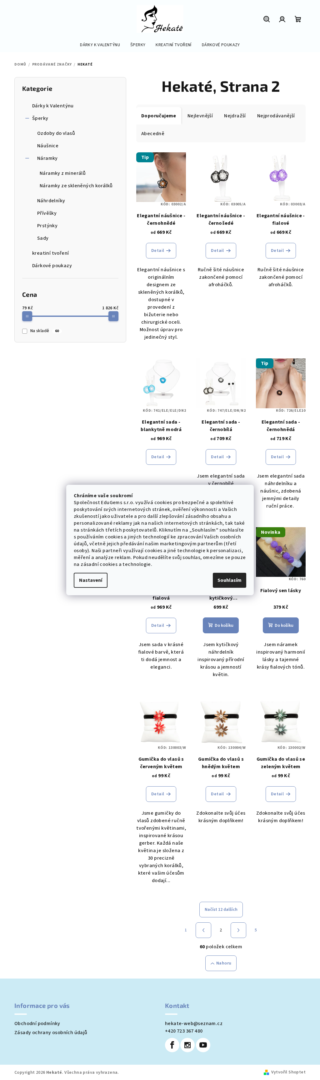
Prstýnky (47, 225)
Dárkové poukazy (52, 265)
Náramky (47, 158)
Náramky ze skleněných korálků (76, 185)
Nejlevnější (200, 115)
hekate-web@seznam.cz (193, 1023)
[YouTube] (203, 1045)
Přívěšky (47, 213)
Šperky (40, 118)
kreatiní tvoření (50, 253)
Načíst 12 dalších (221, 909)
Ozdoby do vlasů (56, 133)
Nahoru (223, 963)
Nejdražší (235, 115)
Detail (157, 251)
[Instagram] (187, 1045)
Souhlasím (230, 580)
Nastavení (90, 580)
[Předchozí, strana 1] (203, 930)
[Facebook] (172, 1045)
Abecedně (152, 133)
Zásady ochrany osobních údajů (51, 1032)
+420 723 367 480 (183, 1031)
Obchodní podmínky (37, 1023)
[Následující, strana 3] (238, 930)
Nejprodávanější (276, 115)
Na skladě (44, 331)
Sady (43, 238)
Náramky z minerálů (63, 173)
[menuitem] (100, 45)
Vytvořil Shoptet (288, 1072)
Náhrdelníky (51, 200)
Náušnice (47, 145)
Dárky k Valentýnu (53, 105)
